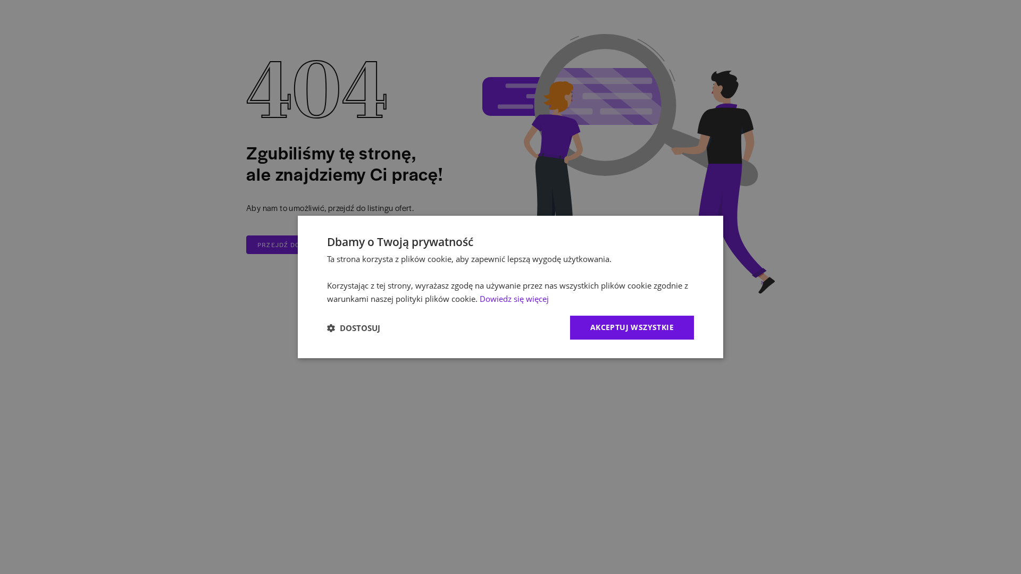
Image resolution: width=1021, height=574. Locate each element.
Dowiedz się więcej (514, 298)
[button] (353, 328)
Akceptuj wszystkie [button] (632, 327)
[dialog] (510, 287)
